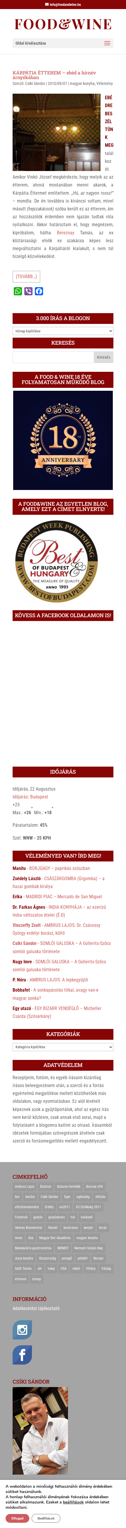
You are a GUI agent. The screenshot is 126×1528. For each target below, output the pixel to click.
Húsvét (53, 1228)
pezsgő (67, 1258)
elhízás (100, 1197)
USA (64, 1269)
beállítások (73, 1502)
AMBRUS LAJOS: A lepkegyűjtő (59, 980)
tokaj (51, 1269)
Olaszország (47, 1258)
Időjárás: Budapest (30, 797)
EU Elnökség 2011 (88, 1207)
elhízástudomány (27, 1207)
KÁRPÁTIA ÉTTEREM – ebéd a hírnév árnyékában (54, 74)
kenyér (88, 1228)
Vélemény (104, 83)
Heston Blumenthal (28, 1228)
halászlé (87, 1217)
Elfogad (17, 1518)
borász (30, 1197)
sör (40, 1269)
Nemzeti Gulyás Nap (88, 1248)
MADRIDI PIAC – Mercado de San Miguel (64, 896)
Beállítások (46, 1518)
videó (76, 1269)
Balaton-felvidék (68, 1187)
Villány (91, 1269)
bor (17, 1197)
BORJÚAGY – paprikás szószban (59, 868)
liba (30, 1238)
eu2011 (64, 1207)
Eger (67, 1197)
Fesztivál (21, 1217)
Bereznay (65, 233)
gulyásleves (56, 1217)
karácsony (71, 1228)
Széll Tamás (23, 1269)
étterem (20, 1279)
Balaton (45, 1187)
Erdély (49, 1207)
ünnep (36, 1279)
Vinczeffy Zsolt (27, 925)
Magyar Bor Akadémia (55, 1238)
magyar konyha (82, 83)
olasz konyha (24, 1258)
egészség (83, 1197)
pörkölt (83, 1258)
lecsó (103, 1228)
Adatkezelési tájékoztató (36, 1308)
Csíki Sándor (35, 83)
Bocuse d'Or (94, 1187)
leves (18, 1238)
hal (73, 1217)
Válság (106, 1269)
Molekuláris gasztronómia (33, 1248)
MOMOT (63, 1248)
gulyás (37, 1217)
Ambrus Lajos (24, 1187)
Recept (98, 1258)
